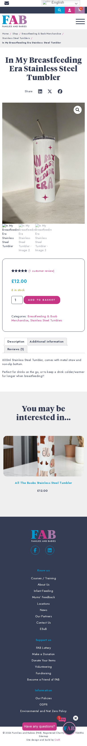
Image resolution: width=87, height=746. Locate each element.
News (43, 610)
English (57, 2)
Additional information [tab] (47, 341)
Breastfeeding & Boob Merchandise (41, 33)
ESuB (43, 629)
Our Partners (43, 616)
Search (60, 10)
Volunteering (43, 667)
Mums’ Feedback (43, 597)
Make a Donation (43, 654)
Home (5, 33)
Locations (43, 604)
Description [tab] (16, 341)
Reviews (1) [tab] (15, 349)
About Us (44, 584)
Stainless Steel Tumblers (16, 38)
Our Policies (43, 698)
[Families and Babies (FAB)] (14, 21)
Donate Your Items (44, 660)
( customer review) (41, 271)
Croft (57, 739)
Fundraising (43, 673)
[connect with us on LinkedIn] (49, 550)
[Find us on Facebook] (35, 550)
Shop (15, 33)
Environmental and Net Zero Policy (43, 711)
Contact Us (43, 622)
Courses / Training (43, 578)
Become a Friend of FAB (43, 679)
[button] (78, 110)
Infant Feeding (43, 591)
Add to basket (42, 300)
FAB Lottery (43, 648)
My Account (70, 10)
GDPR (43, 704)
